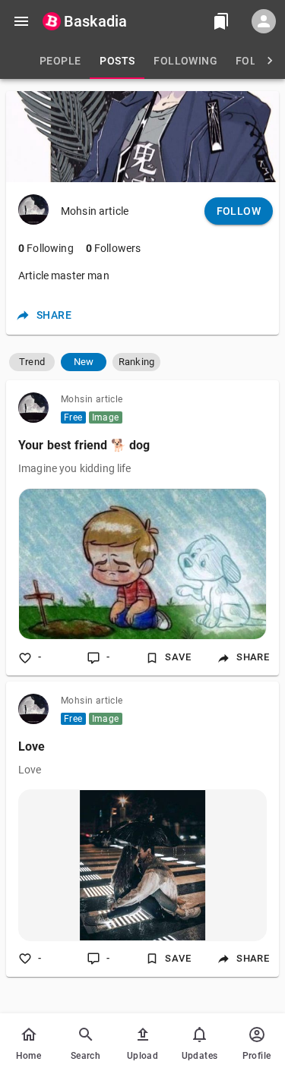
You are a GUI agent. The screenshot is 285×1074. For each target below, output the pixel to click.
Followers (113, 248)
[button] (32, 362)
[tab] (60, 61)
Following (46, 248)
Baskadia (95, 21)
